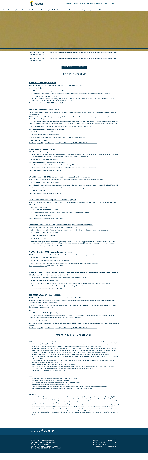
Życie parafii (67, 3)
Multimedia (105, 3)
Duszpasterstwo (93, 3)
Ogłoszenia (68, 67)
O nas (76, 3)
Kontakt (114, 3)
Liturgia (82, 3)
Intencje (81, 67)
